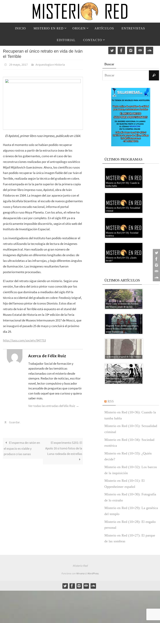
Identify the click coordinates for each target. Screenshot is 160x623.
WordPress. (93, 573)
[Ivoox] (156, 277)
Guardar (14, 421)
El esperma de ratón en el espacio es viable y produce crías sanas (22, 446)
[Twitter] (156, 252)
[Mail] (156, 271)
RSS (111, 401)
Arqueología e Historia (50, 64)
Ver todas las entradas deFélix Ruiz (53, 404)
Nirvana (80, 573)
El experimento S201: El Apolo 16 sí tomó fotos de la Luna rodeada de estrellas (63, 446)
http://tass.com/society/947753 (24, 339)
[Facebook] (156, 259)
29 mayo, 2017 (18, 64)
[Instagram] (156, 265)
